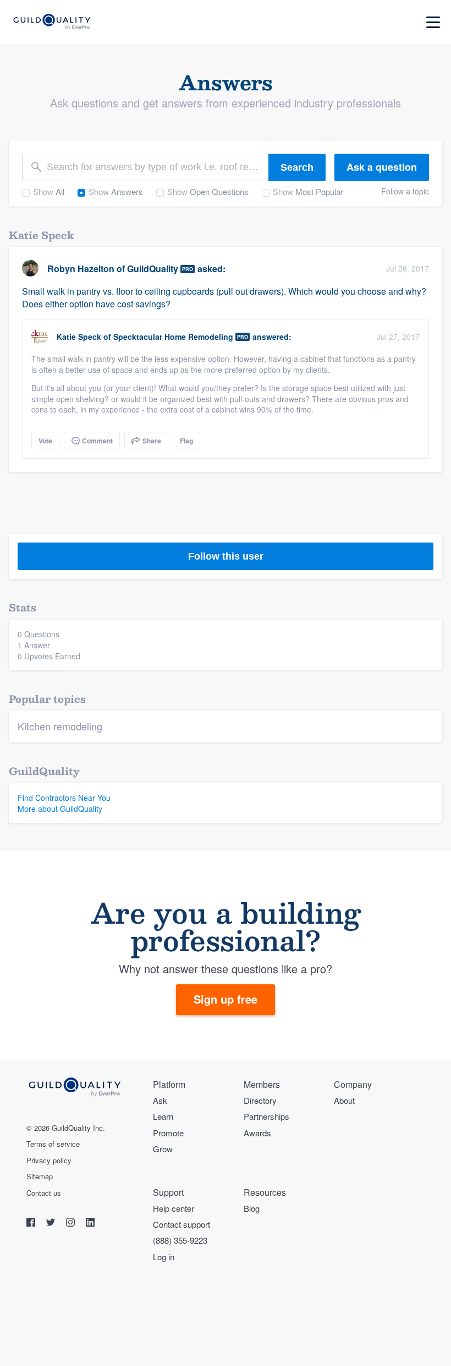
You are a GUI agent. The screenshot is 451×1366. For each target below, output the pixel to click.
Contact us (43, 1193)
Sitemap (39, 1176)
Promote (168, 1133)
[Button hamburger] (433, 22)
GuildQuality (152, 268)
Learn (163, 1116)
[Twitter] (51, 1223)
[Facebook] (31, 1223)
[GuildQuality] (51, 22)
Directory (260, 1100)
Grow (163, 1148)
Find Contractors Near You (64, 797)
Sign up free (225, 999)
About (344, 1100)
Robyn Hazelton (80, 268)
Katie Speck (79, 336)
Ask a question (381, 167)
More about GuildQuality (60, 808)
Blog (252, 1208)
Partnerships (266, 1116)
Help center (173, 1208)
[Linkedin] (90, 1223)
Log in (163, 1256)
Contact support (181, 1224)
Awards (257, 1133)
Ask (160, 1100)
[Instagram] (71, 1223)
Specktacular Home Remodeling (173, 336)
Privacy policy (49, 1161)
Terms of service (53, 1144)
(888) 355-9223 (180, 1240)
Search (297, 167)
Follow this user (225, 556)
